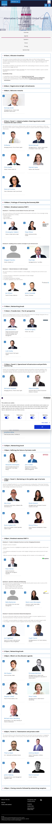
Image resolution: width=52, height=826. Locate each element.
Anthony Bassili (34, 753)
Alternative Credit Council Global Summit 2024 (13, 10)
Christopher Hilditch (11, 232)
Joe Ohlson (8, 293)
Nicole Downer (33, 503)
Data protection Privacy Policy (30, 808)
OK (42, 426)
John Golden (29, 464)
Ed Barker (7, 145)
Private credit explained (6, 804)
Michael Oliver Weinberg (12, 718)
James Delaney (8, 775)
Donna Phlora (33, 525)
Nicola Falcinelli (33, 145)
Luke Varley (9, 351)
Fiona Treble (33, 696)
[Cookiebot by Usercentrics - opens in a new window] (44, 398)
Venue (26, 43)
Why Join (3, 802)
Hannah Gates (33, 167)
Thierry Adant (8, 753)
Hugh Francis (33, 638)
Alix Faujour (8, 673)
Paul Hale (32, 260)
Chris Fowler (8, 167)
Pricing (26, 46)
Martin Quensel (34, 775)
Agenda (26, 36)
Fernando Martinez (35, 673)
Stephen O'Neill (9, 696)
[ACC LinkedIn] (41, 800)
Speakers (26, 39)
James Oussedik (30, 293)
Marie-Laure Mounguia (33, 602)
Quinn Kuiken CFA (10, 525)
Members (14, 1)
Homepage (4, 8)
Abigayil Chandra (9, 260)
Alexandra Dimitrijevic (12, 464)
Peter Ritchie (9, 569)
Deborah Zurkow (9, 189)
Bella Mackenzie (10, 602)
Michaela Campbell (10, 388)
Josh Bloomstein (10, 329)
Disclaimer (29, 804)
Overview (26, 32)
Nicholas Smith (9, 108)
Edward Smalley (34, 388)
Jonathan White (9, 432)
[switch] (20, 418)
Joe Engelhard (8, 638)
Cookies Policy (30, 806)
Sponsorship (26, 50)
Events (10, 8)
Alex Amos (7, 503)
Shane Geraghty (30, 329)
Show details (45, 422)
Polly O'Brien (29, 232)
